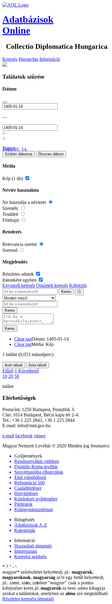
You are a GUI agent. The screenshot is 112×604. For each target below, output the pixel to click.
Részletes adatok (18, 274)
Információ (49, 59)
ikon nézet (14, 365)
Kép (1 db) (13, 178)
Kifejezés (78, 285)
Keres (66, 291)
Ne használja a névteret (24, 202)
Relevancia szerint (20, 244)
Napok (8, 148)
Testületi (10, 214)
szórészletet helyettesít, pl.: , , (47, 574)
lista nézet (38, 365)
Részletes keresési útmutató (28, 598)
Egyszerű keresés (18, 285)
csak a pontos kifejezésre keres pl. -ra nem (47, 585)
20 (10, 376)
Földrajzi (11, 220)
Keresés (9, 59)
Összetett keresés (52, 285)
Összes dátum (51, 154)
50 (16, 376)
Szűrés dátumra (18, 154)
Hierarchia (28, 59)
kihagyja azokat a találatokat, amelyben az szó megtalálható (55, 591)
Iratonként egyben (20, 280)
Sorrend (10, 250)
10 (4, 376)
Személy (11, 208)
